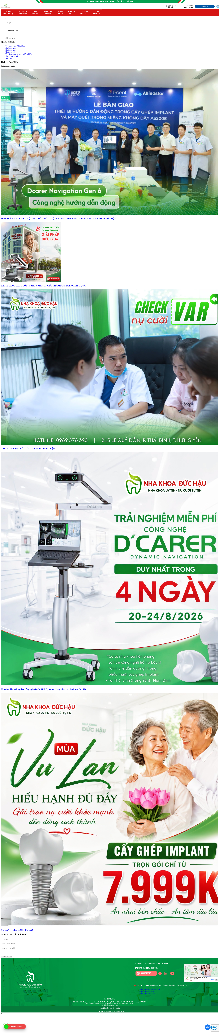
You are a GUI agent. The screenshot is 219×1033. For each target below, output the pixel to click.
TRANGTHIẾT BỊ (60, 13)
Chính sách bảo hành (146, 991)
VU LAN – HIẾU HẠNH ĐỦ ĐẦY (17, 930)
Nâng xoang (9, 58)
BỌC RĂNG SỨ (35, 13)
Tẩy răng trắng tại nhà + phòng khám (18, 54)
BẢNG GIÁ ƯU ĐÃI (71, 13)
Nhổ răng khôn (10, 50)
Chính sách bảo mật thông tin (149, 989)
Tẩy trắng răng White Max (15, 46)
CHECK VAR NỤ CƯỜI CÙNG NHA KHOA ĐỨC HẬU (28, 448)
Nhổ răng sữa (10, 52)
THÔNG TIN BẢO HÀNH (84, 13)
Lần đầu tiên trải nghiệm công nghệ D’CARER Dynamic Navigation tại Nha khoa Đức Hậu (44, 689)
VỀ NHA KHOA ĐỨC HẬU (8, 13)
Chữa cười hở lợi (11, 56)
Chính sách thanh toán (147, 994)
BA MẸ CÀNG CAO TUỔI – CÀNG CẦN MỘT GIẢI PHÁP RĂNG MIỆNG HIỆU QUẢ (43, 286)
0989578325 (146, 973)
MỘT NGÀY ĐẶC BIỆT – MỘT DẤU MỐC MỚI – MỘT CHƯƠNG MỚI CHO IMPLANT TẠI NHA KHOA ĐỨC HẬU (58, 218)
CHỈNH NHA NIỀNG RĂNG (23, 13)
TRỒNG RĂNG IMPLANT (47, 13)
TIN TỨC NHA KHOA (96, 13)
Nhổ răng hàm (10, 48)
